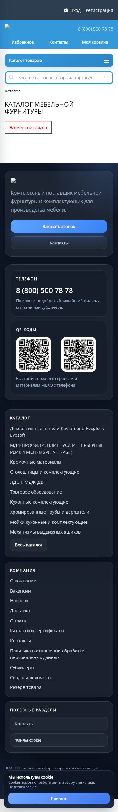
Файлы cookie (28, 740)
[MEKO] (45, 180)
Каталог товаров (25, 60)
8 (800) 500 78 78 (95, 29)
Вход (75, 10)
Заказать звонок (59, 226)
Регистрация (99, 10)
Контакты (59, 243)
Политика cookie (22, 787)
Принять (59, 798)
